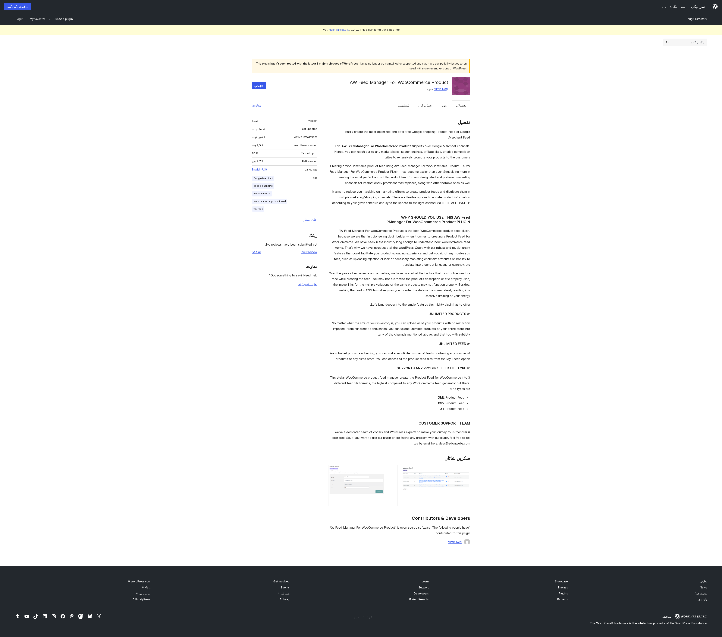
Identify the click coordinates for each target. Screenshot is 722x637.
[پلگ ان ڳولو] (667, 42)
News (703, 587)
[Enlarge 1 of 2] (465, 470)
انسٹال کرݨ (425, 105)
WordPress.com (139, 581)
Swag (284, 599)
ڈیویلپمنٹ (404, 105)
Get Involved (281, 581)
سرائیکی (666, 616)
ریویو (444, 105)
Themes (563, 587)
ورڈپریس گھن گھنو (17, 6)
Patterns (562, 599)
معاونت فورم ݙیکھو (307, 284)
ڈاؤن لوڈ (258, 85)
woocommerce (262, 193)
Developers (421, 593)
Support (424, 587)
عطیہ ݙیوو (283, 593)
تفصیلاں (461, 105)
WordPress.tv (419, 599)
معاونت (256, 105)
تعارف (703, 581)
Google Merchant (263, 178)
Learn (425, 581)
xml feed (258, 209)
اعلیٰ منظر (310, 219)
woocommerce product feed (269, 201)
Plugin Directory (697, 19)
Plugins (563, 593)
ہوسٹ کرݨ (701, 593)
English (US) (259, 169)
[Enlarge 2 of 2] (392, 470)
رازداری (702, 599)
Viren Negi (441, 89)
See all (256, 252)
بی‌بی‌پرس (143, 593)
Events (285, 587)
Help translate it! (335, 29)
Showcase (561, 581)
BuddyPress (141, 599)
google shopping (263, 185)
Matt (146, 587)
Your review (309, 252)
